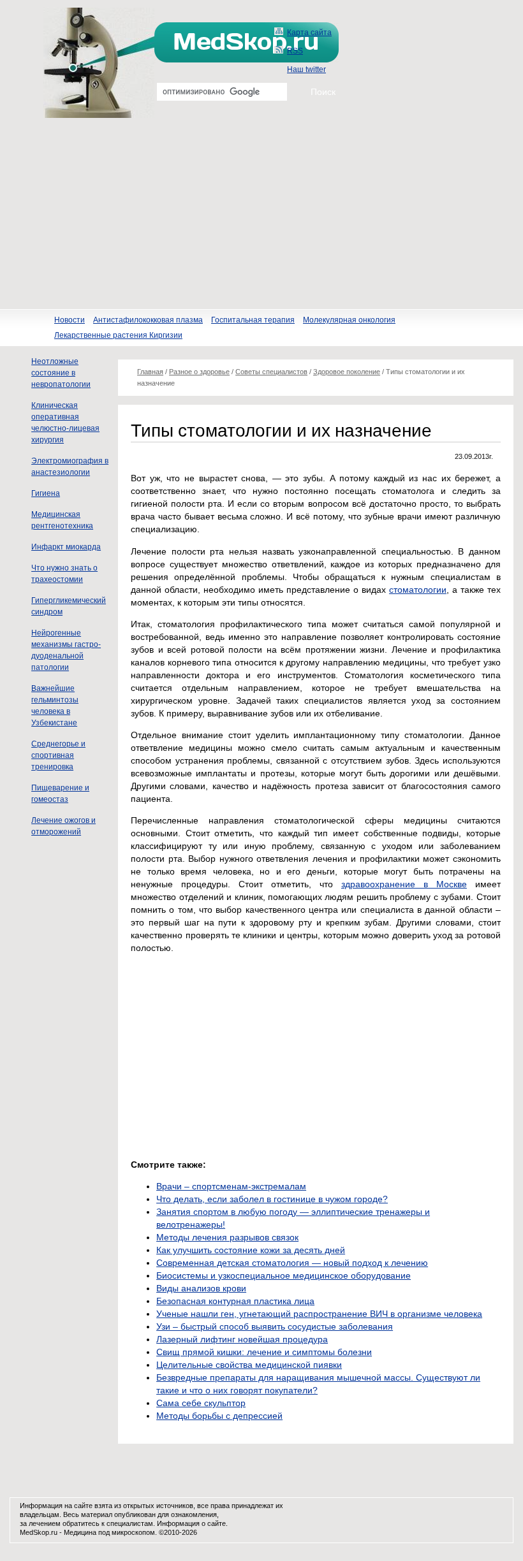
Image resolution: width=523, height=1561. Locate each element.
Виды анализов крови (201, 1288)
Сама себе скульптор (201, 1403)
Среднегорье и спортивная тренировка (58, 755)
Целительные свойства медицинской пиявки (249, 1365)
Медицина (80, 1532)
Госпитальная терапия (253, 320)
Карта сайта (309, 32)
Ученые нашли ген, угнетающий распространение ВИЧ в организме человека (319, 1314)
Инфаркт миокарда (66, 546)
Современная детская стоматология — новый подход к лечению (292, 1263)
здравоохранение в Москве (404, 884)
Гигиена (45, 493)
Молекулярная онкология (349, 320)
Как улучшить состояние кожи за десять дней (250, 1250)
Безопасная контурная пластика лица (235, 1301)
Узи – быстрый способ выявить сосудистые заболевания (274, 1326)
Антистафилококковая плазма (148, 320)
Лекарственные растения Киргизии (118, 335)
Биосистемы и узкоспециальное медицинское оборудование (283, 1275)
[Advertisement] (261, 213)
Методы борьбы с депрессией (219, 1416)
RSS (295, 51)
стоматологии (417, 589)
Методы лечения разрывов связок (227, 1237)
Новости (69, 320)
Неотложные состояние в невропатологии (61, 373)
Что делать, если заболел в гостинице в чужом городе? (272, 1199)
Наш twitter (306, 69)
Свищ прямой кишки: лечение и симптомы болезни (264, 1352)
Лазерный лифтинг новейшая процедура (242, 1339)
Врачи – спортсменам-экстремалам (231, 1186)
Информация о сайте (191, 1523)
